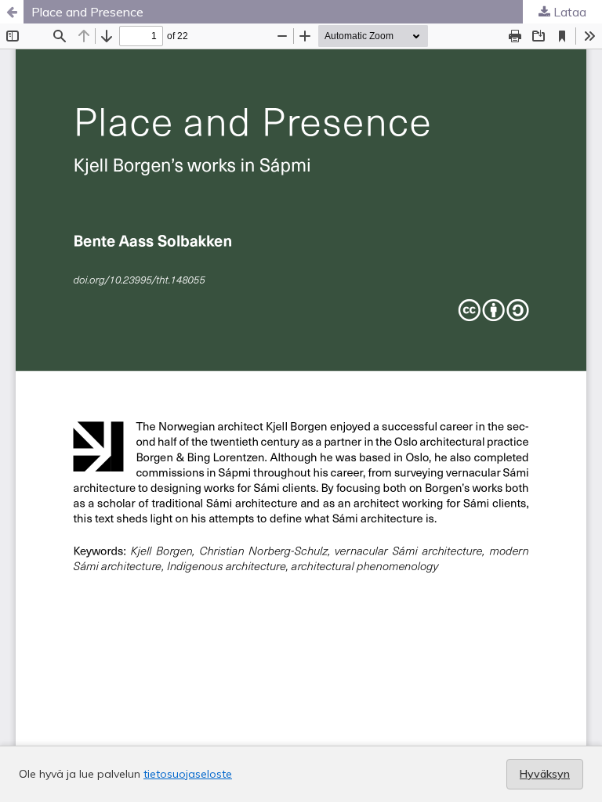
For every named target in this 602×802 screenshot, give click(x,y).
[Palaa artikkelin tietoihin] (12, 11)
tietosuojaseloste (187, 774)
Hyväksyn (545, 774)
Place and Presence (87, 12)
